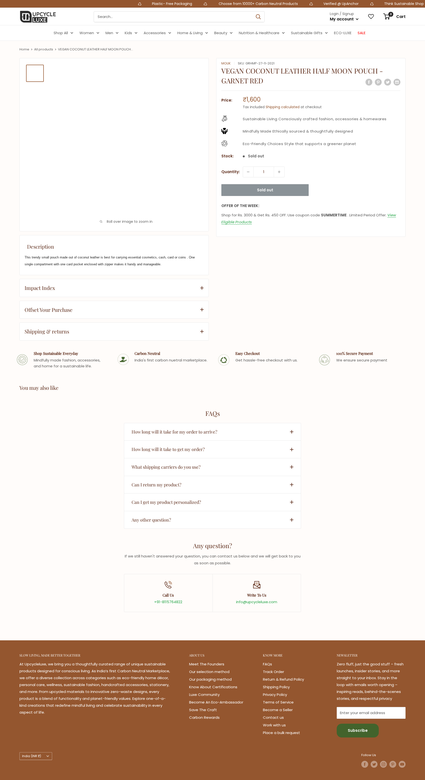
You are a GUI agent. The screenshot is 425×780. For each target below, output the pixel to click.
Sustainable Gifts (306, 32)
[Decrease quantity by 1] (248, 172)
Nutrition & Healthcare (259, 32)
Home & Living (190, 32)
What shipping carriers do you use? (166, 467)
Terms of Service (278, 702)
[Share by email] (397, 82)
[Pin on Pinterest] (378, 82)
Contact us (273, 717)
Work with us (274, 725)
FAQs (267, 664)
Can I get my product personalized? (166, 502)
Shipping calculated (283, 107)
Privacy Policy (275, 694)
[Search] (258, 17)
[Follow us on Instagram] (383, 764)
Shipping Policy (276, 687)
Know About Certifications (213, 687)
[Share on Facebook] (368, 82)
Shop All (61, 32)
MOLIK (226, 63)
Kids (128, 32)
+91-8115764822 (168, 601)
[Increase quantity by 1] (279, 172)
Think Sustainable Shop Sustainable (390, 3)
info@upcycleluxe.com (256, 601)
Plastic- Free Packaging (148, 3)
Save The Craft (203, 709)
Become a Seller (278, 709)
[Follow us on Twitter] (374, 764)
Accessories (155, 32)
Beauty (220, 32)
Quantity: (230, 171)
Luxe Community (204, 694)
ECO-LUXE (342, 32)
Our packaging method (210, 679)
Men (109, 32)
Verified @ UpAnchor (317, 3)
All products (43, 49)
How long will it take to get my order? (168, 449)
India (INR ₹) (31, 756)
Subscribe (358, 730)
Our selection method (209, 671)
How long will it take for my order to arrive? (174, 432)
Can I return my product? (156, 485)
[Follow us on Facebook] (364, 764)
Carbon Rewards (204, 717)
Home (24, 49)
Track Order (273, 671)
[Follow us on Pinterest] (392, 764)
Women (86, 32)
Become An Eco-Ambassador (216, 702)
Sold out (265, 190)
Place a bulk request (281, 732)
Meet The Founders (206, 664)
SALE (361, 32)
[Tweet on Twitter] (387, 82)
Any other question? (151, 520)
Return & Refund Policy (283, 679)
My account (342, 19)
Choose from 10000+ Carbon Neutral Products (234, 3)
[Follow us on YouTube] (402, 764)
